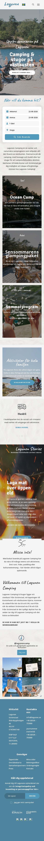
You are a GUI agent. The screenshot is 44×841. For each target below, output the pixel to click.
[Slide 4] (24, 435)
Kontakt (29, 768)
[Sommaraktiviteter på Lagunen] (22, 310)
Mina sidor (30, 759)
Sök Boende (23, 137)
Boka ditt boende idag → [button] (22, 72)
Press (11, 768)
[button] (12, 667)
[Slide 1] (17, 435)
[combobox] (24, 130)
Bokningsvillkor (32, 762)
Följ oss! (22, 652)
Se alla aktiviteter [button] (22, 382)
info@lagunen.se (33, 717)
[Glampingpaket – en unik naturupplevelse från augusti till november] (22, 255)
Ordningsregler (32, 765)
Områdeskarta (15, 762)
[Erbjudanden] (22, 202)
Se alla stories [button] (22, 538)
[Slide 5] (27, 435)
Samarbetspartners (17, 765)
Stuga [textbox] (12, 130)
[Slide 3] (22, 435)
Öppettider (13, 759)
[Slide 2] (19, 435)
